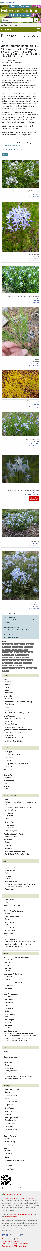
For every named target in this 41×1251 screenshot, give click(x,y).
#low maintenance (19, 644)
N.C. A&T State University (27, 1198)
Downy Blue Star (10, 54)
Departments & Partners (10, 1241)
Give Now (22, 1246)
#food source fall (8, 660)
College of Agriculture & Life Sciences (15, 1244)
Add (5, 154)
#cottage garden (17, 647)
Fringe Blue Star (31, 54)
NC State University (9, 1198)
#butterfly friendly (8, 665)
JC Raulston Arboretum (32, 494)
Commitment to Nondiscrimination (20, 1214)
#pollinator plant (19, 652)
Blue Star (19, 49)
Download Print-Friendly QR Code (13, 1188)
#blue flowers (28, 647)
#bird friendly (18, 663)
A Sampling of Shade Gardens (12, 149)
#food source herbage (21, 655)
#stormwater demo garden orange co (14, 668)
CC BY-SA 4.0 (35, 443)
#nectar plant (7, 647)
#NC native (29, 652)
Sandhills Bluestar (13, 56)
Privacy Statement (11, 1217)
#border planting (8, 652)
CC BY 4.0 (36, 543)
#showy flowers (7, 644)
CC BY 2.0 (36, 194)
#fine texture (18, 660)
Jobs (17, 1239)
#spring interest (7, 663)
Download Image (34, 196)
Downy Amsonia (22, 51)
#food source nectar (9, 657)
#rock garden (27, 663)
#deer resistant (28, 660)
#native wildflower (8, 655)
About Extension (7, 1239)
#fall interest (30, 644)
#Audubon (18, 665)
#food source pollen (23, 657)
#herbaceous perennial (20, 649)
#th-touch (6, 671)
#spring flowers (7, 649)
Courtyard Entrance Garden (11, 145)
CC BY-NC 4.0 (35, 258)
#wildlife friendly (31, 668)
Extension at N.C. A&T (9, 1246)
